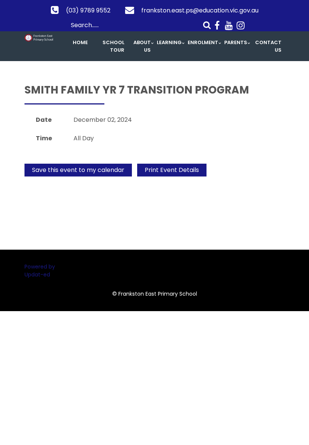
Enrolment (203, 42)
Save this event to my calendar (78, 170)
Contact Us (268, 46)
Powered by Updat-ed (39, 270)
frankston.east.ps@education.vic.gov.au (200, 10)
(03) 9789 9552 (88, 10)
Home (80, 42)
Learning (169, 42)
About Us (142, 46)
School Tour (113, 46)
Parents (235, 42)
